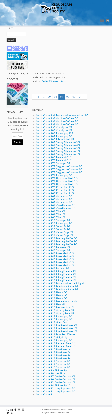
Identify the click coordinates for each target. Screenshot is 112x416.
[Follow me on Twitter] (9, 412)
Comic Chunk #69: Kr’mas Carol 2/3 (55, 190)
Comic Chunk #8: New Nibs (50, 373)
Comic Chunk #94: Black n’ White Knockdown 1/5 (62, 115)
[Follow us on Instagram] (20, 409)
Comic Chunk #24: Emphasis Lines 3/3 (56, 325)
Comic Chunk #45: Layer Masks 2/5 (55, 262)
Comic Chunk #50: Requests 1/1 (53, 247)
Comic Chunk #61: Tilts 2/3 (50, 214)
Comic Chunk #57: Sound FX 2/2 (53, 226)
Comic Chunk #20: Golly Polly (52, 337)
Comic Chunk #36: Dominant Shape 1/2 (57, 289)
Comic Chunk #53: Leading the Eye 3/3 (56, 238)
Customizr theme (62, 413)
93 (74, 96)
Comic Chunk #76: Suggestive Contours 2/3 (59, 169)
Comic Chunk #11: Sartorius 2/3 (53, 364)
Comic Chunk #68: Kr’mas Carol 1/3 (55, 193)
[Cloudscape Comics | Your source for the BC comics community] (56, 8)
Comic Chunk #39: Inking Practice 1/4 (56, 280)
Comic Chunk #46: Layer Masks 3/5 (55, 259)
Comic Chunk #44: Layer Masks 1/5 (55, 265)
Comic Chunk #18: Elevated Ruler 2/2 (56, 343)
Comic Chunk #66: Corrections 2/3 (54, 199)
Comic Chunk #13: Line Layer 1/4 (53, 358)
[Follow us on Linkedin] (24, 409)
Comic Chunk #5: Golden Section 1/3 (55, 382)
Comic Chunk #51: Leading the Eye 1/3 (56, 244)
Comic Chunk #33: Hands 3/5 (51, 298)
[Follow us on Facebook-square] (12, 409)
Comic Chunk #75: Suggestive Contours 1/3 (59, 172)
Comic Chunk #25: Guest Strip (52, 322)
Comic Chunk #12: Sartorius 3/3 (53, 361)
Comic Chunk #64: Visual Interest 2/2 (56, 205)
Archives (53, 81)
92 (67, 96)
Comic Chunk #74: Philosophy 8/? (54, 175)
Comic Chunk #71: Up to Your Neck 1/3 (57, 184)
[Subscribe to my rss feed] (9, 409)
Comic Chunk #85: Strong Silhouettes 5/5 (58, 142)
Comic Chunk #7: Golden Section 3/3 (55, 376)
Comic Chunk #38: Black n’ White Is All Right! (60, 283)
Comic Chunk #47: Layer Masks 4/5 (55, 256)
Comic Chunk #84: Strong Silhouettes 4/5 (58, 145)
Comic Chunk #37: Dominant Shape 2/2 (57, 286)
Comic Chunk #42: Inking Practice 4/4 (56, 271)
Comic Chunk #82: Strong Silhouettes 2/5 (58, 151)
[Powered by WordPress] (71, 409)
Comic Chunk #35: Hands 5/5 (51, 292)
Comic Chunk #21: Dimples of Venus (55, 334)
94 (80, 96)
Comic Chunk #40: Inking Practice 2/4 (56, 277)
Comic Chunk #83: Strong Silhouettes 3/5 (58, 148)
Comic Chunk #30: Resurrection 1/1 (55, 307)
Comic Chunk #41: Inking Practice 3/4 (56, 274)
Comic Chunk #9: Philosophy (51, 370)
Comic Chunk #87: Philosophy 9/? (54, 136)
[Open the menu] (102, 21)
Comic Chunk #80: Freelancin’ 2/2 (54, 157)
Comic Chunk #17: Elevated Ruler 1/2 (56, 346)
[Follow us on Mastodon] (13, 412)
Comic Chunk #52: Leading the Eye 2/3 (56, 241)
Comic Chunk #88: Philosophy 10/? (54, 133)
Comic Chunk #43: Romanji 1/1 (52, 268)
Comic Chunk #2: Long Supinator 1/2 (56, 391)
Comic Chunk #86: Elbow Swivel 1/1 (55, 139)
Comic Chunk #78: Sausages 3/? (53, 163)
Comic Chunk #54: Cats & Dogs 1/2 (54, 235)
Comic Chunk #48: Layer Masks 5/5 (55, 253)
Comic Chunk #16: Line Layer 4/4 (53, 349)
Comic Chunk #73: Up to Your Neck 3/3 (57, 178)
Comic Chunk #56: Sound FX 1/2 (53, 229)
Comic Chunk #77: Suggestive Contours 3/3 (59, 166)
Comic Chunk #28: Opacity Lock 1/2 (55, 313)
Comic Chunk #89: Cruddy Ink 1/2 (54, 130)
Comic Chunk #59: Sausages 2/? (53, 220)
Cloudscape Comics (52, 409)
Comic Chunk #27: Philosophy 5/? (54, 316)
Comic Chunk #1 (45, 394)
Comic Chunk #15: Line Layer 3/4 (53, 352)
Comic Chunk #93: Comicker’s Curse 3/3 (57, 118)
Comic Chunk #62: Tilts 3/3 (50, 211)
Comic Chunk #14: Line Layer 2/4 (53, 355)
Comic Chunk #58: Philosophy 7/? (54, 223)
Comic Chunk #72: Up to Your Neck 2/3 (57, 181)
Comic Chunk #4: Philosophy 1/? (53, 385)
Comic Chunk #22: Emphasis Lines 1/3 (56, 331)
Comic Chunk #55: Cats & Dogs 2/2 (54, 232)
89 (49, 96)
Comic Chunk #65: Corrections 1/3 (54, 202)
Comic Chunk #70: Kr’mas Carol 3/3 (55, 187)
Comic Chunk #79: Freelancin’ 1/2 (54, 160)
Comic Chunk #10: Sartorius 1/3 (53, 367)
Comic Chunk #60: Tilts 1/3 (50, 217)
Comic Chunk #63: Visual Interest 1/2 (56, 208)
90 (55, 96)
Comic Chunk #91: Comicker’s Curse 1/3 (57, 124)
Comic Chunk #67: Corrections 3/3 (54, 196)
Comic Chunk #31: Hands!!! (50, 304)
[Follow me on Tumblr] (16, 409)
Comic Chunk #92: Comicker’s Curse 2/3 (57, 121)
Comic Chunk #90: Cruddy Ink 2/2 (54, 127)
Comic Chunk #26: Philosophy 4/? (54, 319)
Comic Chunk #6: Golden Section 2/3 (55, 379)
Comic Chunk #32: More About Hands (56, 301)
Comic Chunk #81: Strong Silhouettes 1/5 (58, 154)
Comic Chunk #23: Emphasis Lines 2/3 (56, 328)
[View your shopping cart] (107, 20)
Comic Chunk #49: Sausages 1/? (53, 250)
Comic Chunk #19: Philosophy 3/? (54, 340)
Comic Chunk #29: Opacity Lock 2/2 (55, 310)
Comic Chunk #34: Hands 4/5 (51, 295)
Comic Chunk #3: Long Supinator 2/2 (56, 388)
